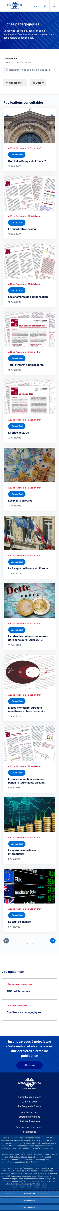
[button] (54, 5)
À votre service (29, 1112)
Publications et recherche (29, 1127)
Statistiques (29, 1131)
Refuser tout (29, 1200)
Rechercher (11, 58)
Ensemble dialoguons (29, 1097)
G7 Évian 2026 (29, 1101)
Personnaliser (29, 1207)
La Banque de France (29, 1106)
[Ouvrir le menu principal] (3, 5)
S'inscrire (29, 1065)
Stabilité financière (29, 1121)
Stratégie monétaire (29, 1116)
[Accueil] (29, 1083)
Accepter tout (29, 1193)
